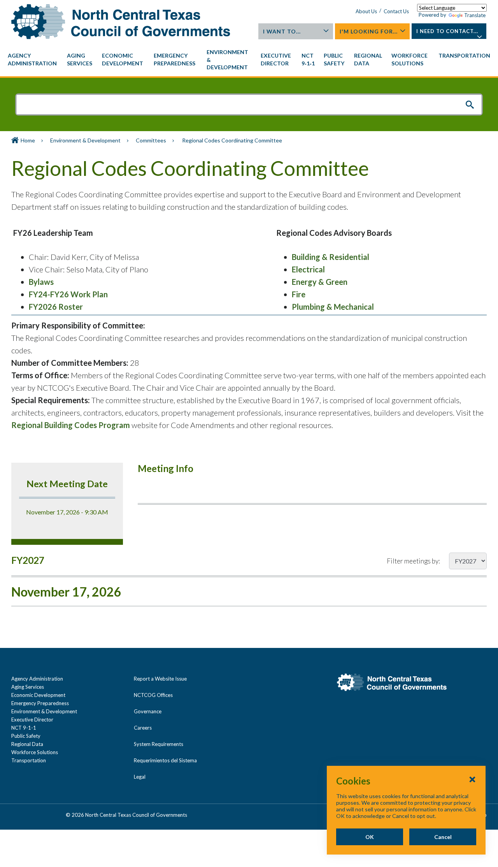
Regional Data (27, 744)
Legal (140, 777)
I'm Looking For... (369, 31)
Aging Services (27, 687)
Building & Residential (330, 257)
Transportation (28, 760)
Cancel (443, 837)
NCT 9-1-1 (23, 728)
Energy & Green (319, 281)
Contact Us (396, 11)
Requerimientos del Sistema (165, 760)
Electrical (308, 269)
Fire (298, 294)
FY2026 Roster (56, 306)
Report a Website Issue (160, 679)
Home (28, 140)
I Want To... (282, 31)
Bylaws (41, 281)
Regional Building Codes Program (70, 425)
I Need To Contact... (447, 31)
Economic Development (38, 695)
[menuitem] (33, 59)
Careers (143, 728)
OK (369, 837)
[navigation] (249, 59)
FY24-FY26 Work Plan (68, 294)
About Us (366, 11)
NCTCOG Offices (153, 695)
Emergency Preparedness (40, 703)
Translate (475, 15)
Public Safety (25, 736)
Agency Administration (37, 679)
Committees (151, 140)
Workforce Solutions (34, 752)
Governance (147, 711)
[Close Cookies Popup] (472, 779)
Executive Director (32, 719)
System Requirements (158, 744)
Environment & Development (85, 140)
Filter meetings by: (413, 561)
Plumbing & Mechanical (333, 306)
